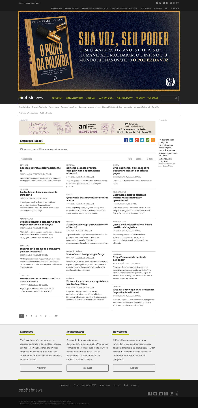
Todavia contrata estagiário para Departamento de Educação (40, 223)
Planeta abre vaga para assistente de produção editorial (133, 290)
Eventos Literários (69, 107)
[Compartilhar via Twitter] (142, 141)
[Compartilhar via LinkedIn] (131, 141)
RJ (44, 174)
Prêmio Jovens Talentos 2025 (95, 8)
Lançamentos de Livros (89, 107)
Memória (128, 107)
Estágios (70, 278)
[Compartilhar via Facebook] (125, 141)
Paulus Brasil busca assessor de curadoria (38, 193)
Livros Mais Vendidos (112, 107)
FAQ (166, 8)
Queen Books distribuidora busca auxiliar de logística (132, 225)
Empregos (153, 98)
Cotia (124, 204)
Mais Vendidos (106, 98)
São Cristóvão (35, 174)
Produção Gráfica (74, 251)
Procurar (41, 367)
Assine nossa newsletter (29, 3)
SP (40, 198)
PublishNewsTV (125, 98)
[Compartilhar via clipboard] (153, 141)
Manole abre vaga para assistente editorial (87, 225)
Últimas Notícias (74, 98)
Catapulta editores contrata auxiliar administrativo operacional (129, 197)
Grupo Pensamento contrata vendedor (129, 258)
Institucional (145, 8)
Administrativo (26, 219)
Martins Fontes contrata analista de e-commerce (40, 279)
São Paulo (33, 198)
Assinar (134, 367)
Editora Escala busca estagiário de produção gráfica (87, 282)
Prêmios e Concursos (28, 113)
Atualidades (24, 107)
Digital (69, 195)
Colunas (90, 98)
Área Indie (57, 98)
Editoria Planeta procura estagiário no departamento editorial (83, 170)
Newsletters (56, 8)
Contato (175, 8)
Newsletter (120, 331)
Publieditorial (46, 113)
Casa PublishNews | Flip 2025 (124, 8)
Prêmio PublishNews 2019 (85, 385)
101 (56, 316)
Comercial (24, 246)
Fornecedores (75, 331)
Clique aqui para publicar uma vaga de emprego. (43, 149)
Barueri (79, 231)
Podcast (140, 98)
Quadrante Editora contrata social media (87, 198)
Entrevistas (54, 107)
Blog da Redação (39, 107)
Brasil (49, 174)
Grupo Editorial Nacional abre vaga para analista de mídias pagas (131, 170)
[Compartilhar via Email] (147, 141)
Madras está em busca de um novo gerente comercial (40, 250)
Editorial (24, 165)
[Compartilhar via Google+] (136, 141)
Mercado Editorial (142, 107)
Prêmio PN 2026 (72, 8)
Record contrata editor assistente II (40, 169)
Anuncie (158, 8)
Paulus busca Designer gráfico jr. (85, 254)
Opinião (155, 107)
